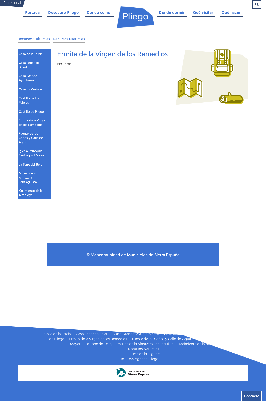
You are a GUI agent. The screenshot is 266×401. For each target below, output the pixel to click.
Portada (32, 12)
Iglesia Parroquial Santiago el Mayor (32, 153)
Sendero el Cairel (181, 319)
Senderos (160, 314)
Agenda (133, 304)
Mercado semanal (133, 314)
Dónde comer (99, 12)
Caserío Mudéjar (30, 89)
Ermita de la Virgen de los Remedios (32, 122)
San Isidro (182, 309)
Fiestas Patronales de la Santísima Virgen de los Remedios (96, 309)
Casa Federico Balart (29, 65)
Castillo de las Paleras (29, 100)
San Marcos (204, 309)
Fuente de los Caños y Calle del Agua (31, 138)
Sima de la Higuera (145, 354)
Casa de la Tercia (31, 54)
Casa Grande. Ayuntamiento (29, 78)
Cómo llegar (133, 274)
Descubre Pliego (63, 12)
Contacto (251, 396)
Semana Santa (229, 309)
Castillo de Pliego (31, 111)
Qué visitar (203, 12)
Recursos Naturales (69, 39)
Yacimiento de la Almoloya (31, 193)
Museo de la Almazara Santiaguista (28, 177)
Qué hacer (231, 12)
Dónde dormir (172, 12)
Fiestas (150, 304)
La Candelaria (158, 309)
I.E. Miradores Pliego (112, 319)
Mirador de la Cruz (148, 319)
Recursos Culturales (34, 39)
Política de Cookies (120, 299)
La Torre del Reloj (31, 164)
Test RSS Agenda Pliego (139, 359)
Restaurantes (141, 284)
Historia (154, 274)
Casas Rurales (141, 294)
